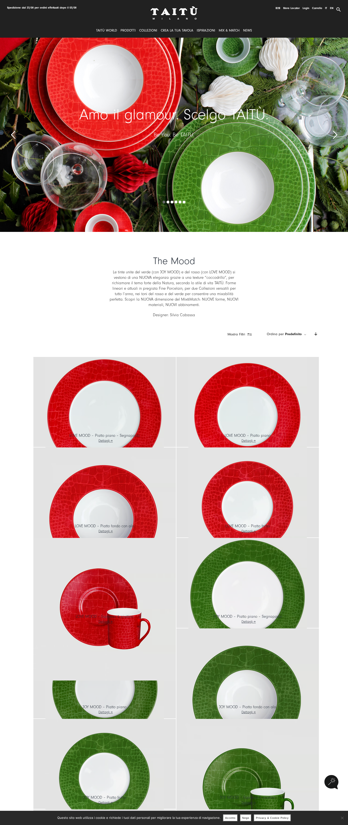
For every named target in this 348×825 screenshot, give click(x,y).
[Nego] (342, 818)
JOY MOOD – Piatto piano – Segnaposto (248, 616)
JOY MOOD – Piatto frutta (104, 797)
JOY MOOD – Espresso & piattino (247, 797)
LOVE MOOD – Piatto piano (248, 435)
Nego (245, 817)
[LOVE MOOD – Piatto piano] (247, 416)
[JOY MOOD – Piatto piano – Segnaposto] (247, 597)
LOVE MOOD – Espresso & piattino (104, 616)
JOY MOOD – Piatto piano (104, 707)
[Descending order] (315, 334)
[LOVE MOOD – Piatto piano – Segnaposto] (104, 416)
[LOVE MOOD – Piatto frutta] (247, 506)
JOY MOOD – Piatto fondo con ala (247, 707)
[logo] (174, 8)
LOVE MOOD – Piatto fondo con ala (104, 526)
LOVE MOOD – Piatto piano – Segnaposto (104, 435)
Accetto (230, 817)
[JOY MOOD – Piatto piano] (104, 687)
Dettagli (104, 441)
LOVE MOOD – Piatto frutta (247, 526)
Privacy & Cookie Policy (272, 817)
